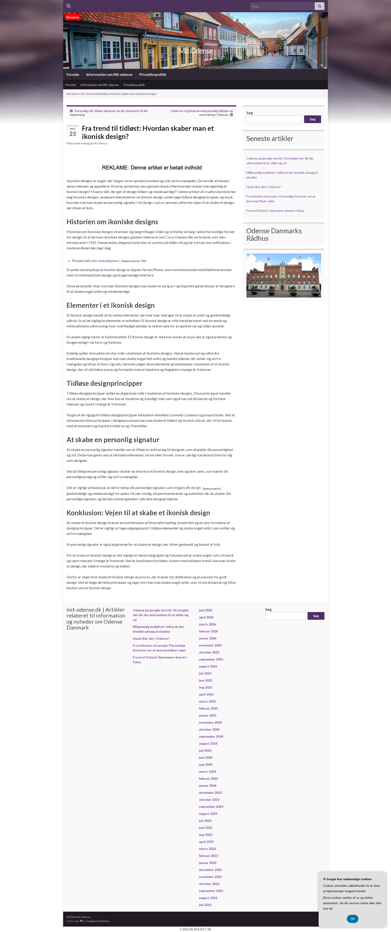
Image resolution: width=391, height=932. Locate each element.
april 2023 (206, 842)
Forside (73, 74)
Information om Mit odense (109, 74)
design (196, 487)
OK (352, 918)
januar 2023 (207, 863)
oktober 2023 (209, 799)
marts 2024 (207, 771)
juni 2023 (205, 828)
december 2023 (210, 792)
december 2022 (210, 870)
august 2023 (208, 813)
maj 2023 (205, 835)
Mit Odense (196, 50)
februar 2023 (208, 856)
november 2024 (210, 722)
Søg (249, 112)
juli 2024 (205, 750)
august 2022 (208, 898)
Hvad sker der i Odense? (263, 187)
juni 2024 (205, 757)
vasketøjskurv (108, 260)
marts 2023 (207, 849)
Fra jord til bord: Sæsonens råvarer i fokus (275, 210)
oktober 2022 (209, 884)
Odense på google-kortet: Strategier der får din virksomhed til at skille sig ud (161, 615)
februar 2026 (208, 631)
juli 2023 (205, 820)
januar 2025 (207, 715)
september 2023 (211, 806)
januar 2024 (207, 785)
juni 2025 (205, 680)
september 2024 (211, 736)
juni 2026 (205, 610)
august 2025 (208, 666)
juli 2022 (205, 905)
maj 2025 (205, 687)
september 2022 (211, 891)
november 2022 (210, 877)
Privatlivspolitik (152, 74)
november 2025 (210, 645)
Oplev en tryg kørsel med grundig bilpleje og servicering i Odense (202, 113)
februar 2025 (208, 708)
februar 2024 (208, 778)
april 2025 (206, 694)
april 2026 (206, 617)
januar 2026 (207, 638)
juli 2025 (205, 673)
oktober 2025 (209, 652)
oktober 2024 (209, 729)
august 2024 (208, 743)
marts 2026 (207, 624)
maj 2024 (205, 764)
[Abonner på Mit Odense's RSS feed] (69, 5)
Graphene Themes (97, 921)
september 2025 (211, 659)
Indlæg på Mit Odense (94, 143)
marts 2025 (207, 701)
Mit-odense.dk (75, 93)
